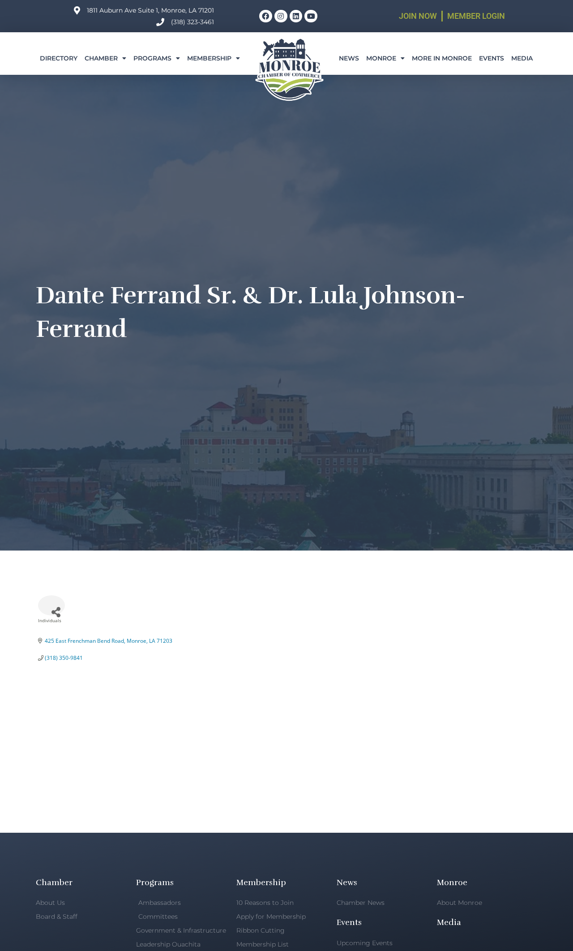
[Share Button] (51, 605)
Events (491, 58)
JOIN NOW (418, 16)
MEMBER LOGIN (476, 16)
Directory (58, 58)
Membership (209, 58)
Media (522, 58)
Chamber (101, 58)
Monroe (381, 58)
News (349, 58)
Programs (152, 58)
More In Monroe (442, 58)
